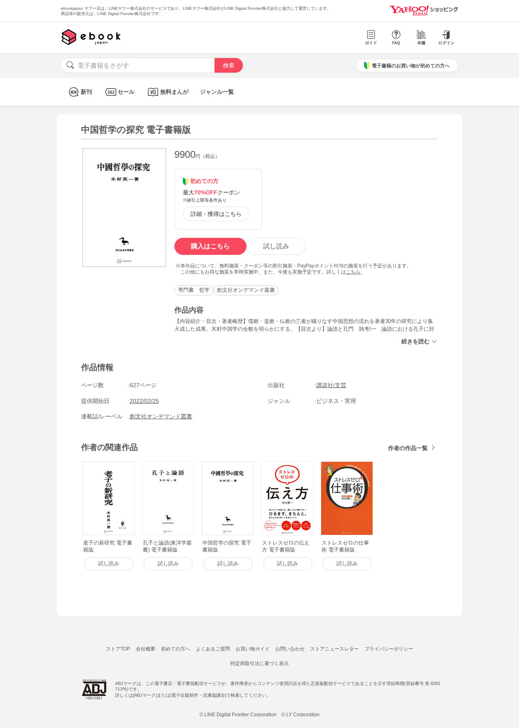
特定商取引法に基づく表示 (259, 663)
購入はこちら (210, 246)
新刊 (86, 91)
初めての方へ (175, 649)
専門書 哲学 (194, 290)
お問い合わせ (290, 649)
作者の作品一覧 (408, 448)
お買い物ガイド (253, 649)
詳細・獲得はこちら (216, 214)
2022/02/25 (144, 401)
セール (126, 91)
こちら (353, 272)
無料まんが (174, 91)
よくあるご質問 (213, 649)
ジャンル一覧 (217, 91)
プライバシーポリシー (389, 649)
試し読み (276, 246)
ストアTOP (118, 649)
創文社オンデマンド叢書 (246, 290)
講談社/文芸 (331, 385)
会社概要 (145, 649)
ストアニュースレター (334, 649)
